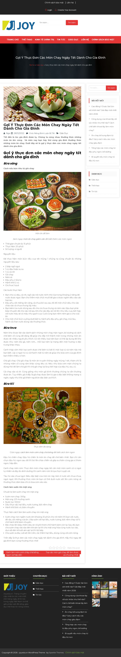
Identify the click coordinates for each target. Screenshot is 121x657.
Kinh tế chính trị (44, 40)
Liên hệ (70, 3)
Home (32, 65)
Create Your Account (67, 10)
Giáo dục (73, 40)
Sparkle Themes (56, 652)
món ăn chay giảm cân (34, 239)
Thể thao (27, 40)
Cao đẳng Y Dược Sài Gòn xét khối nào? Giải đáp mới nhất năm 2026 (103, 110)
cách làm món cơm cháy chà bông (36, 452)
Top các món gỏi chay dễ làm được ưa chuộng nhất (62, 553)
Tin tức (61, 40)
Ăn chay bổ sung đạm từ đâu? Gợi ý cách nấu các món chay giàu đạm (102, 139)
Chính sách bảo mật (54, 3)
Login (50, 10)
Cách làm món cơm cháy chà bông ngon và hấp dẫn (22, 553)
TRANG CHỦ (13, 40)
